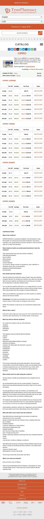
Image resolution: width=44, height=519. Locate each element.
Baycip (18, 75)
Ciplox (15, 73)
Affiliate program (22, 507)
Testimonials (22, 488)
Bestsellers (22, 484)
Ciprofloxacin (30, 66)
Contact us (22, 498)
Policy (22, 495)
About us (22, 481)
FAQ (22, 491)
